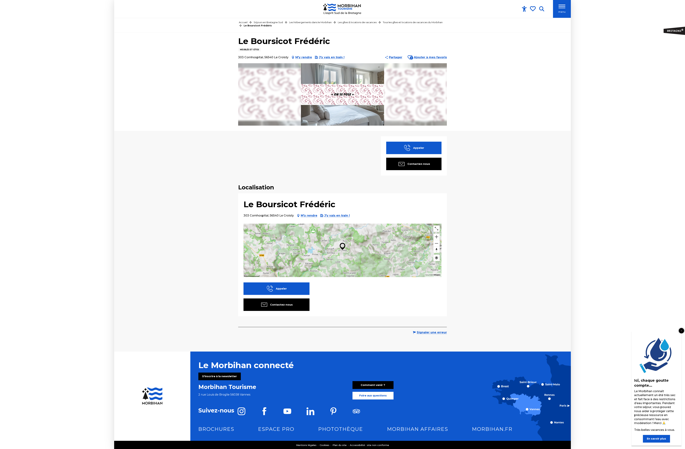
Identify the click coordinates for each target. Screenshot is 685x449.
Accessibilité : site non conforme (369, 445)
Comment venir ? (373, 385)
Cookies (325, 445)
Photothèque (340, 429)
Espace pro (276, 429)
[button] (541, 9)
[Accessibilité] (524, 8)
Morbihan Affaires (417, 429)
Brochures (216, 429)
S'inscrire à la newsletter (219, 376)
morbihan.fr (492, 429)
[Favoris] (533, 9)
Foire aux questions (373, 395)
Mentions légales (306, 445)
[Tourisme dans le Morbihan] (342, 9)
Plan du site (340, 445)
